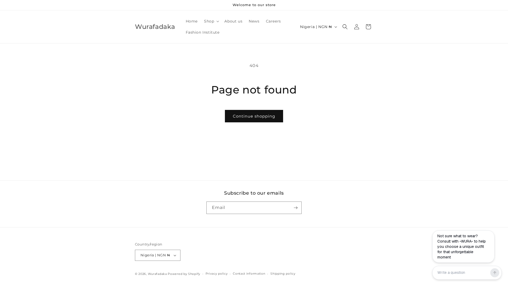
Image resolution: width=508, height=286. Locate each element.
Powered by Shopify (184, 274)
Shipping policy (283, 273)
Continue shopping (254, 116)
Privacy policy (217, 273)
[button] (211, 21)
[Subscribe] (295, 208)
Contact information (249, 273)
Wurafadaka (157, 274)
